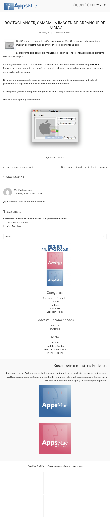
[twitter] (82, 5)
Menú (103, 5)
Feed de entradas (55, 345)
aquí (38, 99)
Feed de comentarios (55, 349)
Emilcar (55, 325)
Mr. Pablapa (20, 189)
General (60, 157)
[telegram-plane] (87, 5)
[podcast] (93, 5)
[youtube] (76, 5)
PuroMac (55, 328)
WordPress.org (55, 352)
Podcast (55, 304)
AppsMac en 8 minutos (55, 298)
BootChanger (23, 41)
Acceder (55, 342)
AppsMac (50, 157)
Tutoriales (55, 308)
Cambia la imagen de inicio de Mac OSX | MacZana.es (32, 218)
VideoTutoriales (55, 311)
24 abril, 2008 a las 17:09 (28, 193)
